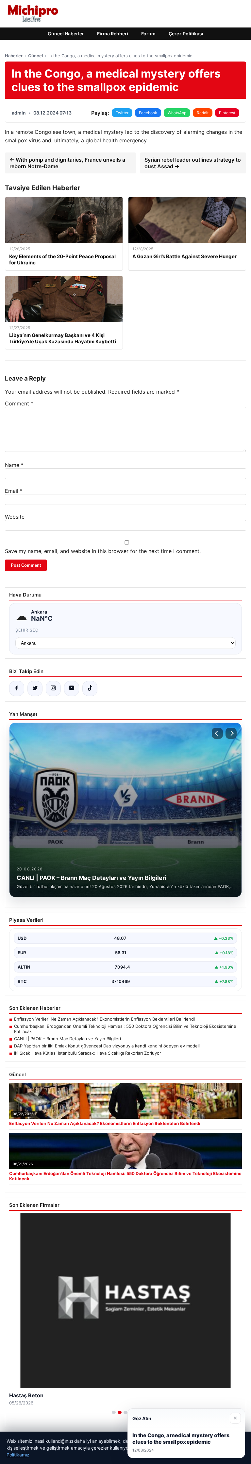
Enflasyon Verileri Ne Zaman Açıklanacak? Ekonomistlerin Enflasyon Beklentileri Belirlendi (104, 1019)
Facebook (148, 112)
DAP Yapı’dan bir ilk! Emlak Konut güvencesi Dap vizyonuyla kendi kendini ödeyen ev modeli (107, 1045)
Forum (148, 33)
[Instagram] (53, 688)
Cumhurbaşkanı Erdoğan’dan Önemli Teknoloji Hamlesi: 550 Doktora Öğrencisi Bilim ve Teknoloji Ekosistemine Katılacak (125, 1029)
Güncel (35, 55)
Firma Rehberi (112, 33)
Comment (19, 403)
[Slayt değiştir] (114, 1412)
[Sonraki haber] (231, 733)
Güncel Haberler (66, 33)
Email (14, 491)
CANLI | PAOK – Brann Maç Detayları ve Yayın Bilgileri (67, 1038)
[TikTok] (89, 688)
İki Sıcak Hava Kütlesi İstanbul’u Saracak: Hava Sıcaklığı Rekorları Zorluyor (87, 1053)
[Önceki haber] (217, 733)
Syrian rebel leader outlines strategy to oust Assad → (192, 163)
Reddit (203, 112)
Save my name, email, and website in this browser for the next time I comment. (103, 551)
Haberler (14, 55)
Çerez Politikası (186, 33)
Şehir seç (27, 630)
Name (14, 465)
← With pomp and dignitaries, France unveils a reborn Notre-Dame (67, 163)
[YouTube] (71, 688)
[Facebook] (16, 688)
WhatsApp (177, 112)
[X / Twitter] (34, 688)
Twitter (122, 112)
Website (15, 516)
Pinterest (227, 112)
